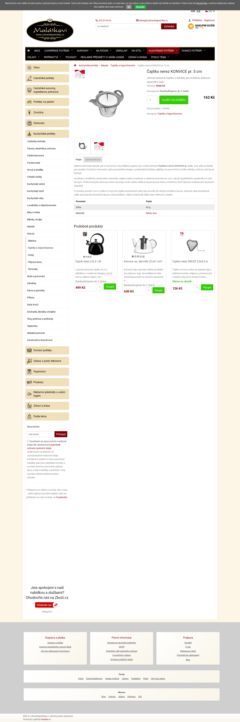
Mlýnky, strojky (34, 219)
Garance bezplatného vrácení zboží (55, 647)
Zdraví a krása (137, 57)
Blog (188, 660)
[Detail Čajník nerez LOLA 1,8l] (95, 244)
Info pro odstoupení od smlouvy (55, 651)
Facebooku (61, 497)
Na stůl (136, 50)
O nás (188, 647)
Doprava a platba (55, 643)
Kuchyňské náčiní (36, 184)
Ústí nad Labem (158, 678)
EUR (198, 11)
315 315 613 (104, 20)
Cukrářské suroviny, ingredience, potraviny (46, 90)
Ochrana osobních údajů (121, 659)
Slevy (36, 67)
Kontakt (188, 643)
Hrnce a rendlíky (35, 169)
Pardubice (136, 678)
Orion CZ (160, 85)
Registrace (209, 20)
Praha (80, 678)
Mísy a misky (33, 212)
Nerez (149, 213)
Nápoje (31, 233)
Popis (78, 159)
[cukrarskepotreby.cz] (50, 30)
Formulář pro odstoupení (188, 655)
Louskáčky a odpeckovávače (41, 205)
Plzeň (145, 678)
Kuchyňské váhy (35, 198)
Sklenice (32, 240)
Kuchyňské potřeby (161, 50)
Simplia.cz (46, 719)
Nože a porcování (36, 276)
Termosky (33, 269)
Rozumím (140, 7)
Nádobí (30, 226)
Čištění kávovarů (35, 155)
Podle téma (158, 57)
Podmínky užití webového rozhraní (121, 651)
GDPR (121, 647)
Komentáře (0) (93, 159)
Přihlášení (197, 20)
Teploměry (32, 326)
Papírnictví (51, 57)
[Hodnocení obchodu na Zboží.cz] (47, 604)
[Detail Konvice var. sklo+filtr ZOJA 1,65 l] (144, 244)
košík (205, 26)
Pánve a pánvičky (36, 290)
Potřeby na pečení (43, 101)
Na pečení (102, 50)
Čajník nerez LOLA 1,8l (88, 261)
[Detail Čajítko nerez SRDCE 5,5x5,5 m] (192, 244)
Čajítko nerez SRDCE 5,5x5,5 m (190, 261)
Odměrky (31, 283)
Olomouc (131, 696)
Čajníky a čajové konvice (40, 248)
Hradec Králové (112, 678)
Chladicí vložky (34, 177)
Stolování (38, 123)
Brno (104, 696)
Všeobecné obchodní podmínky (121, 643)
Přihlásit (61, 434)
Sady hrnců (33, 304)
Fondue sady (33, 162)
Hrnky (31, 255)
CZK (193, 11)
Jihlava (121, 696)
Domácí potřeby (192, 50)
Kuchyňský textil (35, 191)
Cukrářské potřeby (56, 50)
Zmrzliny (122, 50)
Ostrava (112, 696)
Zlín (140, 696)
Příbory (30, 297)
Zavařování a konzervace (39, 340)
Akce (37, 50)
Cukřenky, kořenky (36, 141)
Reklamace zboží (188, 651)
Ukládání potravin (36, 333)
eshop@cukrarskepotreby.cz (153, 20)
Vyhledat (169, 26)
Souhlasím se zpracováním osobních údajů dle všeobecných (47, 444)
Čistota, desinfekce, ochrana (41, 148)
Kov (155, 213)
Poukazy (71, 57)
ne (129, 7)
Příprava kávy (35, 262)
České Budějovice (94, 678)
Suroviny (82, 50)
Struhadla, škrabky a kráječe (41, 311)
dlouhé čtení (202, 3)
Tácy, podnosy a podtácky (40, 318)
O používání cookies (121, 655)
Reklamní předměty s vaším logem (102, 57)
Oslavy (31, 57)
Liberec (125, 678)
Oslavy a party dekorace (47, 360)
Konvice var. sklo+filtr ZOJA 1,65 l (143, 261)
